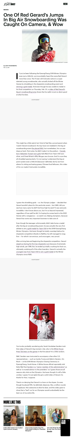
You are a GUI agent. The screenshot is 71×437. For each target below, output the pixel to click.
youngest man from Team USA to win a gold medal (34, 252)
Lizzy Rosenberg (11, 65)
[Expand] (62, 421)
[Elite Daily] (9, 4)
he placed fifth (37, 148)
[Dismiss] (68, 421)
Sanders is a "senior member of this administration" (46, 367)
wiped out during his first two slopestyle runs (32, 244)
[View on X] (42, 184)
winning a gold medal (24, 87)
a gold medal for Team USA (36, 228)
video (22, 349)
